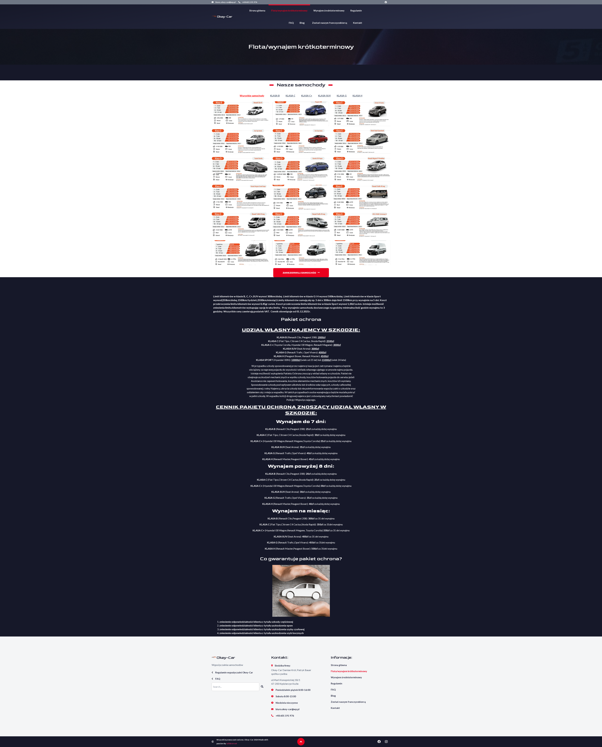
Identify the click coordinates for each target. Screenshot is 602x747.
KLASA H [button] (357, 95)
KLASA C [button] (290, 95)
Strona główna (257, 10)
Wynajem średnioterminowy (328, 10)
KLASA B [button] (275, 95)
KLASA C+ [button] (306, 95)
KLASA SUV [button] (324, 95)
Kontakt (357, 22)
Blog (302, 22)
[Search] (262, 686)
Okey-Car (224, 17)
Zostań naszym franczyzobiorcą (329, 22)
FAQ (291, 22)
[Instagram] (386, 742)
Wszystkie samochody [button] (252, 95)
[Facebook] (386, 2)
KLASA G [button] (342, 95)
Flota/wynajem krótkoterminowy (289, 10)
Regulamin (356, 10)
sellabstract (231, 743)
